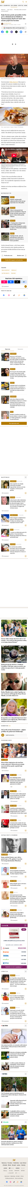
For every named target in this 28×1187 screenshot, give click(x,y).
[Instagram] (4, 281)
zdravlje (13, 270)
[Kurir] (5, 1168)
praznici (13, 273)
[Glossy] (5, 1171)
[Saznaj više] (25, 1025)
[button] (25, 24)
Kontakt (18, 1176)
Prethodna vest (8, 255)
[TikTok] (17, 281)
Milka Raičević (13, 82)
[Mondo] (11, 1168)
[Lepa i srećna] (11, 1171)
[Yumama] (11, 1173)
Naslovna (3, 9)
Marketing (12, 1176)
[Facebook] (11, 281)
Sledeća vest (20, 255)
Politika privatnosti (9, 1178)
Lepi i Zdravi (10, 9)
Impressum (7, 1176)
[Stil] (2, 1)
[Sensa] (23, 1171)
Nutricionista (5, 273)
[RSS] (19, 295)
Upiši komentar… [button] (10, 735)
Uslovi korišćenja (19, 1178)
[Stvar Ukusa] (17, 1173)
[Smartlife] (16, 1171)
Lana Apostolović (7, 23)
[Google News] (24, 281)
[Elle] (22, 1168)
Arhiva (22, 1176)
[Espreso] (17, 1168)
